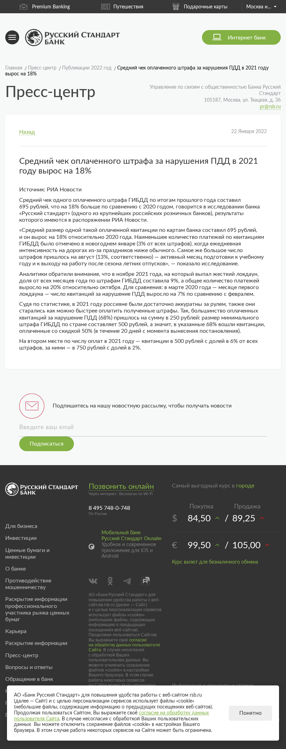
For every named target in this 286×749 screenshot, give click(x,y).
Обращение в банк (29, 679)
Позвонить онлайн (121, 486)
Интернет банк (247, 38)
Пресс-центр (21, 655)
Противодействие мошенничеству (28, 584)
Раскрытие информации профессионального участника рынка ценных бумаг (37, 609)
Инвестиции (21, 538)
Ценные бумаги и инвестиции (27, 554)
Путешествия (128, 7)
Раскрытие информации (36, 643)
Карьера (16, 631)
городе (245, 486)
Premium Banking (51, 7)
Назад (27, 132)
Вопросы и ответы (29, 667)
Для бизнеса (21, 526)
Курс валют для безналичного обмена (215, 562)
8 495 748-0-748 (109, 508)
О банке (15, 569)
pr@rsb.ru (270, 106)
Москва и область (261, 7)
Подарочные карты (205, 7)
